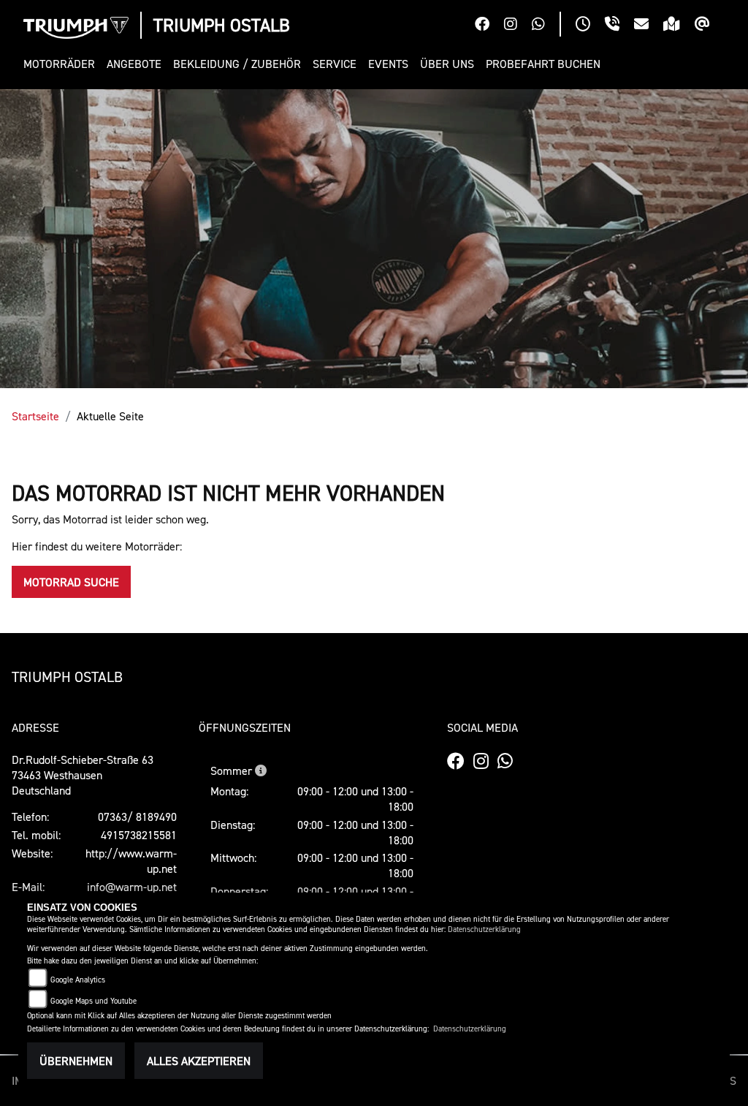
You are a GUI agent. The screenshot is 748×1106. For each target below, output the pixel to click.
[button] (62, 63)
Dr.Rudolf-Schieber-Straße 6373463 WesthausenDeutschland (82, 775)
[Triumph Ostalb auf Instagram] (518, 25)
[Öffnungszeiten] (590, 25)
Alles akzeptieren (199, 1060)
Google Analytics (77, 980)
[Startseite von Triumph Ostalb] (76, 28)
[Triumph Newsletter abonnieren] (710, 25)
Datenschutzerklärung (484, 929)
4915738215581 (139, 834)
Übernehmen (75, 1060)
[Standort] (679, 25)
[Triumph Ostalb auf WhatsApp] (546, 25)
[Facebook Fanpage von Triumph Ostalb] (489, 25)
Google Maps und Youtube (93, 1001)
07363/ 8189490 (137, 816)
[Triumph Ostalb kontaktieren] (648, 25)
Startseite (35, 416)
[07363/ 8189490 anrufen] (619, 25)
